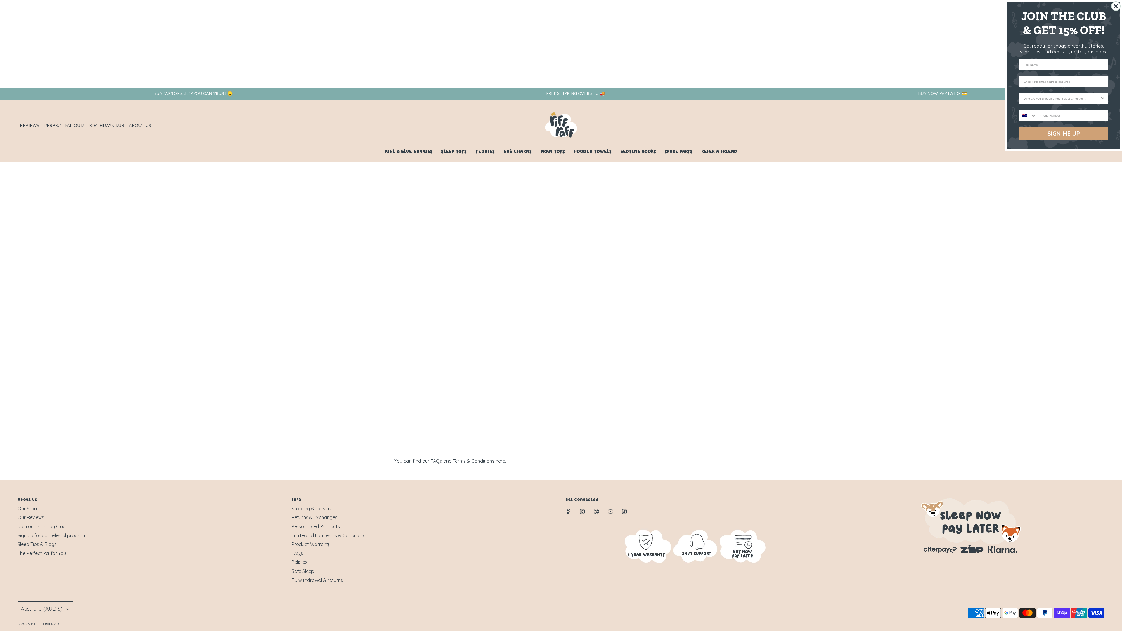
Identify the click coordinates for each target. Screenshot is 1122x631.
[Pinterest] (596, 511)
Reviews (29, 125)
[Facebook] (568, 511)
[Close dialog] (1116, 6)
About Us (140, 125)
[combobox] (1062, 98)
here (500, 461)
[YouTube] (610, 511)
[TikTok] (624, 511)
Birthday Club (106, 125)
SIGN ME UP (1063, 133)
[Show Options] (1103, 98)
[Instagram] (582, 511)
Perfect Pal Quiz (64, 125)
